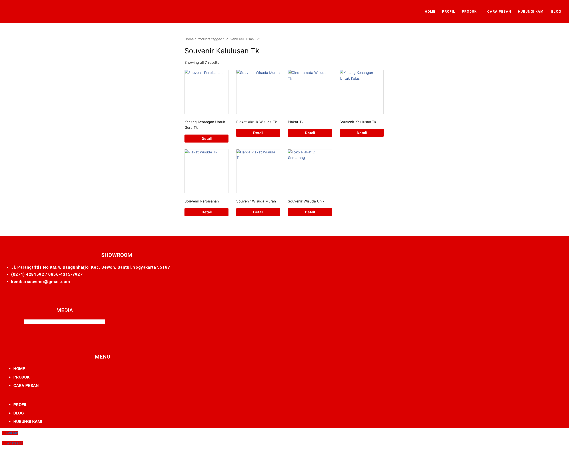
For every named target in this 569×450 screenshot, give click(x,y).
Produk (469, 12)
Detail (207, 138)
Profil (448, 12)
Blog (556, 12)
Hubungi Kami (531, 12)
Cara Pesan (499, 12)
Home (430, 12)
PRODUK (21, 377)
